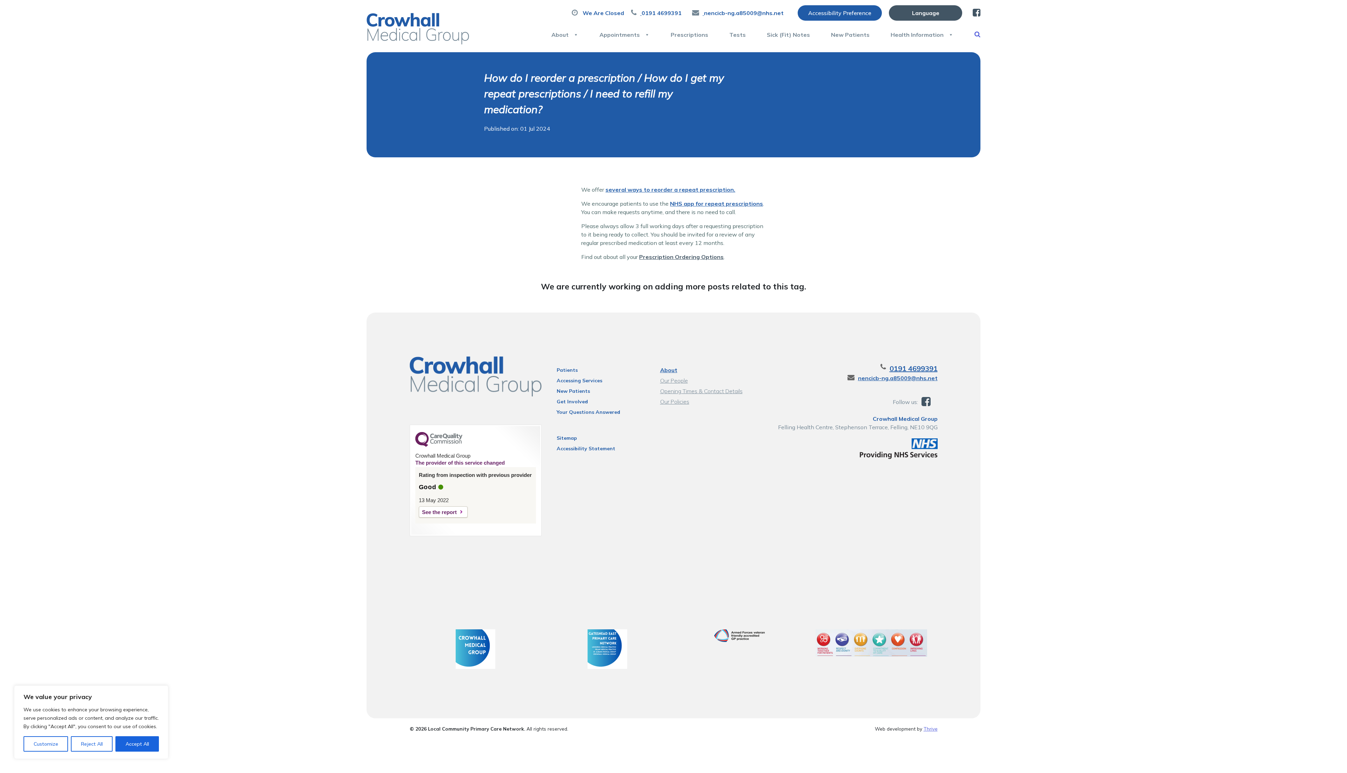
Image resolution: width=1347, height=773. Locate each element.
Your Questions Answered (588, 412)
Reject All (92, 744)
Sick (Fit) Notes (788, 34)
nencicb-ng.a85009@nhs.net (898, 378)
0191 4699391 (914, 368)
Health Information (917, 34)
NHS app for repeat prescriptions (716, 203)
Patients (567, 370)
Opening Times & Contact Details (701, 391)
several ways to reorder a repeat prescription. (670, 189)
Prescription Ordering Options (681, 256)
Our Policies (674, 401)
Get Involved (572, 401)
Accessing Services (579, 380)
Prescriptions (689, 34)
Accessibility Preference (839, 12)
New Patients (850, 34)
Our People (674, 380)
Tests (737, 34)
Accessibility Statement (586, 448)
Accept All (137, 744)
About (560, 34)
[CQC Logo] (438, 445)
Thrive (931, 729)
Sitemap (567, 438)
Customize (46, 744)
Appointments (619, 34)
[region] (91, 722)
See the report (439, 512)
